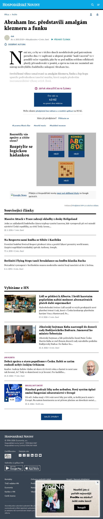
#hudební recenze (58, 125)
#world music (40, 125)
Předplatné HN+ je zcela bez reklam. (85, 205)
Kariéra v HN (10, 492)
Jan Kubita (9, 357)
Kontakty (8, 479)
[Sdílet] (91, 14)
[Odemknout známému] (97, 14)
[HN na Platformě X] (20, 455)
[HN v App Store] (32, 468)
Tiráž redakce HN (12, 483)
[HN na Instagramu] (28, 455)
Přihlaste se (63, 118)
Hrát (56, 154)
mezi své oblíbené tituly (68, 193)
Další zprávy (51, 417)
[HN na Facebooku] (24, 455)
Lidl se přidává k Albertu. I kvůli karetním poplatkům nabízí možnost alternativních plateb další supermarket (65, 299)
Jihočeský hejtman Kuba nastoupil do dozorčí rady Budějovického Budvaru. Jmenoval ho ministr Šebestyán (68, 330)
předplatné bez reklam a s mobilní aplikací (54, 111)
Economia (9, 488)
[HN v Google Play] (14, 468)
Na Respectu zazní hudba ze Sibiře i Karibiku (32, 240)
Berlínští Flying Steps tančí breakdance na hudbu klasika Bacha (45, 261)
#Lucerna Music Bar (21, 125)
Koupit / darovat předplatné (78, 479)
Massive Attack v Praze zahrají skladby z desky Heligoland (40, 219)
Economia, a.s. (21, 441)
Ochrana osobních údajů (41, 479)
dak (12, 36)
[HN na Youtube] (40, 455)
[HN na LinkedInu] (32, 455)
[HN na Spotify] (36, 455)
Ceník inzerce (10, 496)
